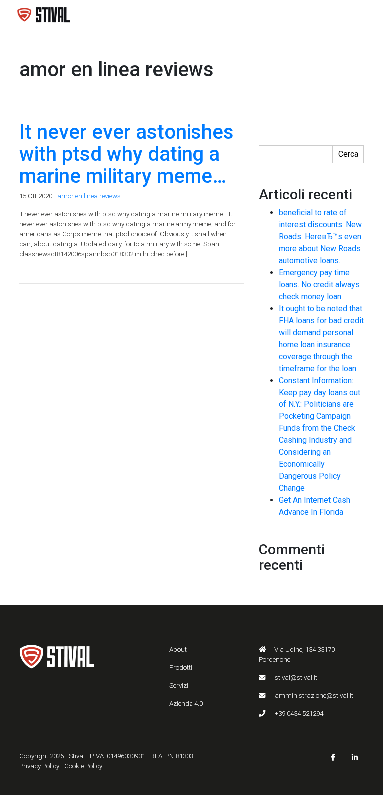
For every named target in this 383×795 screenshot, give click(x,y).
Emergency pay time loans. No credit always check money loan (319, 284)
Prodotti (180, 667)
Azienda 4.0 (186, 703)
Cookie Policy (83, 766)
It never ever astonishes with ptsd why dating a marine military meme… (126, 154)
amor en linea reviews (89, 196)
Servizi (178, 685)
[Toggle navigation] (353, 15)
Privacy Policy (39, 766)
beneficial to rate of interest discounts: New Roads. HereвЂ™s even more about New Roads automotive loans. (320, 236)
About (178, 649)
